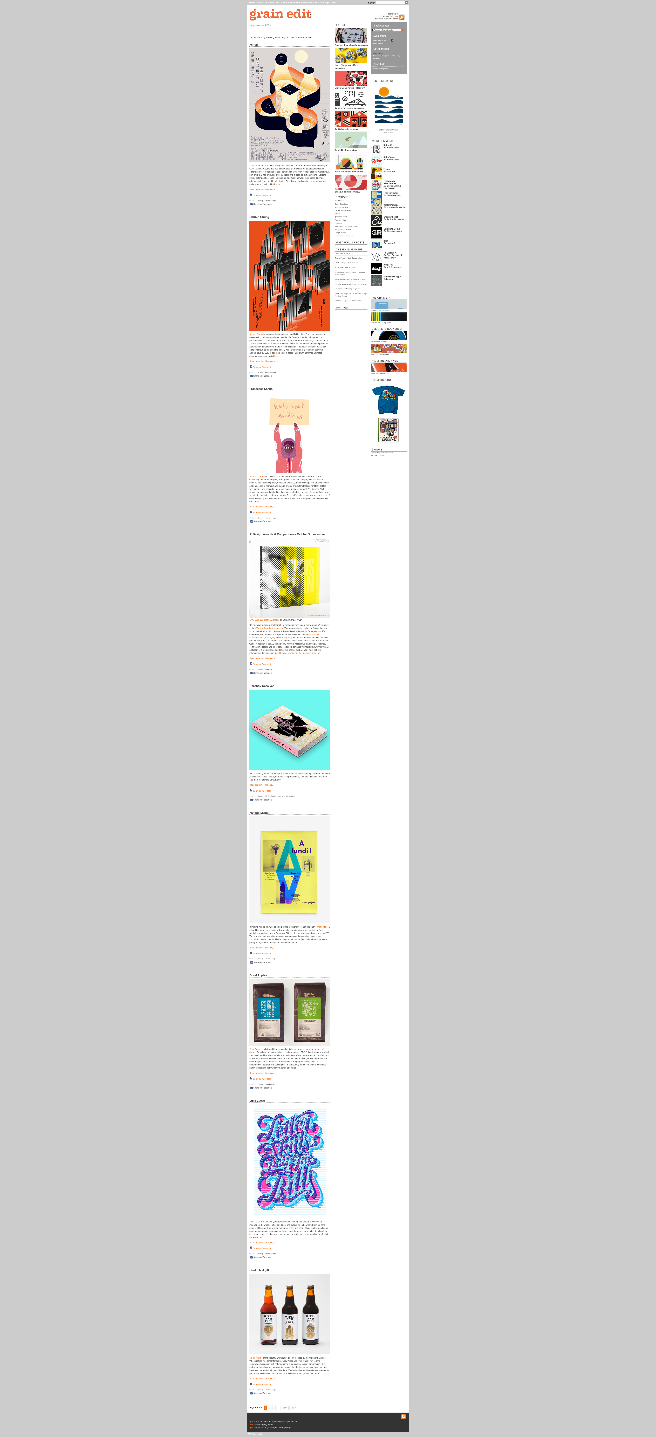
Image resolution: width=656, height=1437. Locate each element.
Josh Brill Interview (346, 150)
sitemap (259, 1424)
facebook (377, 56)
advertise (292, 1421)
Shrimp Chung (259, 217)
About (260, 2)
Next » (285, 1408)
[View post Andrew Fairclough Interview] (351, 42)
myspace (385, 56)
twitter (393, 56)
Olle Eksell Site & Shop (344, 253)
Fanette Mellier (259, 812)
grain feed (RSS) (379, 40)
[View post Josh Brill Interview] (351, 147)
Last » (293, 1408)
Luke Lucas (257, 1100)
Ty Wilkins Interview (346, 129)
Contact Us (272, 2)
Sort (317, 2)
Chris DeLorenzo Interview (350, 87)
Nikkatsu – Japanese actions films (348, 301)
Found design (340, 220)
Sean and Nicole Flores (380, 354)
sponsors (268, 669)
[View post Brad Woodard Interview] (351, 168)
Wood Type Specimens (380, 373)
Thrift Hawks (339, 201)
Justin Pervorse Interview (349, 108)
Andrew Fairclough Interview (351, 45)
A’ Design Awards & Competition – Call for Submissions (287, 534)
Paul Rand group (377, 455)
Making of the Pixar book (380, 310)
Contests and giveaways (344, 236)
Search (371, 2)
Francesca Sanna (260, 389)
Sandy (260, 201)
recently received (289, 796)
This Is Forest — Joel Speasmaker (348, 258)
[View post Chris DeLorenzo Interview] (351, 85)
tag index (268, 1424)
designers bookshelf (343, 229)
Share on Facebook (262, 195)
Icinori (253, 44)
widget (288, 1427)
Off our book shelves (343, 210)
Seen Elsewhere (341, 204)
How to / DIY (340, 214)
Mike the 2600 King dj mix (381, 323)
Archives (307, 2)
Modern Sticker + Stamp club (382, 453)
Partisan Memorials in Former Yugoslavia (351, 284)
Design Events (340, 233)
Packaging (270, 637)
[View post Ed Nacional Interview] (351, 188)
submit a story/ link (380, 69)
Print (310, 634)
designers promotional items (346, 226)
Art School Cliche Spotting (345, 267)
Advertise (294, 2)
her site (277, 356)
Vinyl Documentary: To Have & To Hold (350, 279)
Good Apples (258, 975)
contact (277, 1421)
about (270, 1421)
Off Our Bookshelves (273, 796)
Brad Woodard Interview (349, 171)
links (284, 1421)
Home (252, 2)
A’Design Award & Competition (269, 628)
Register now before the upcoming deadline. (299, 653)
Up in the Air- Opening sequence (348, 289)
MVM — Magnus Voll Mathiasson (348, 263)
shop (278, 184)
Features (338, 223)
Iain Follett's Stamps (379, 342)
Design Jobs (328, 2)
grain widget (378, 43)
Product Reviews (341, 207)
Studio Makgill (259, 1270)
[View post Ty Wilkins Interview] (351, 126)
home (263, 1421)
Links (284, 2)
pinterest (376, 58)
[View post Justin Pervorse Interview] (351, 105)
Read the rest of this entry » (262, 189)
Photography (286, 637)
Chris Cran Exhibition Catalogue (264, 620)
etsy (398, 56)
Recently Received (261, 686)
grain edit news (341, 217)
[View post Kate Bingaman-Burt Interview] (351, 62)
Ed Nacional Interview (347, 191)
